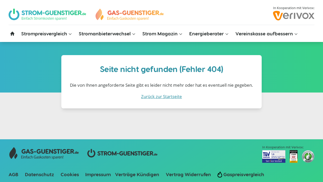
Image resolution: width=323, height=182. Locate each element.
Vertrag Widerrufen (188, 174)
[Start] (129, 14)
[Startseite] (12, 33)
